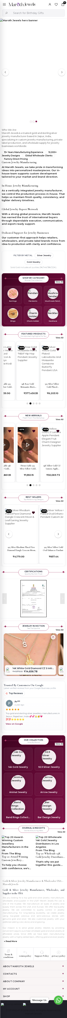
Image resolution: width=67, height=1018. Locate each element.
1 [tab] (27, 403)
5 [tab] (39, 403)
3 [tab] (36, 121)
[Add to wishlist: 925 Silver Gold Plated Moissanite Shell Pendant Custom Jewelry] (58, 349)
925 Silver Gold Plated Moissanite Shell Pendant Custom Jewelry (51, 386)
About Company (14, 981)
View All (59, 282)
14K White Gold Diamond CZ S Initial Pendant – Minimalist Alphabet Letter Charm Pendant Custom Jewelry (33, 668)
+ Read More (10, 941)
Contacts (10, 973)
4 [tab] (36, 403)
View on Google (14, 724)
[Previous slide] (5, 72)
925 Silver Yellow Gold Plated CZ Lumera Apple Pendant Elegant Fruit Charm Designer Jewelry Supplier (55, 467)
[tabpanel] (33, 72)
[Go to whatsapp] (58, 1000)
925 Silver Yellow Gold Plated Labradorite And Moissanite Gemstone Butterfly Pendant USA (27, 386)
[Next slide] (61, 72)
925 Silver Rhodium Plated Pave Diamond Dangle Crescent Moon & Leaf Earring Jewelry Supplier (21, 549)
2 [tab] (33, 121)
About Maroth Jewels (18, 966)
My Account (11, 988)
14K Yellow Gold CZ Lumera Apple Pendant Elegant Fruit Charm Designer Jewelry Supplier (31, 467)
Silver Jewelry (44, 255)
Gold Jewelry (33, 262)
